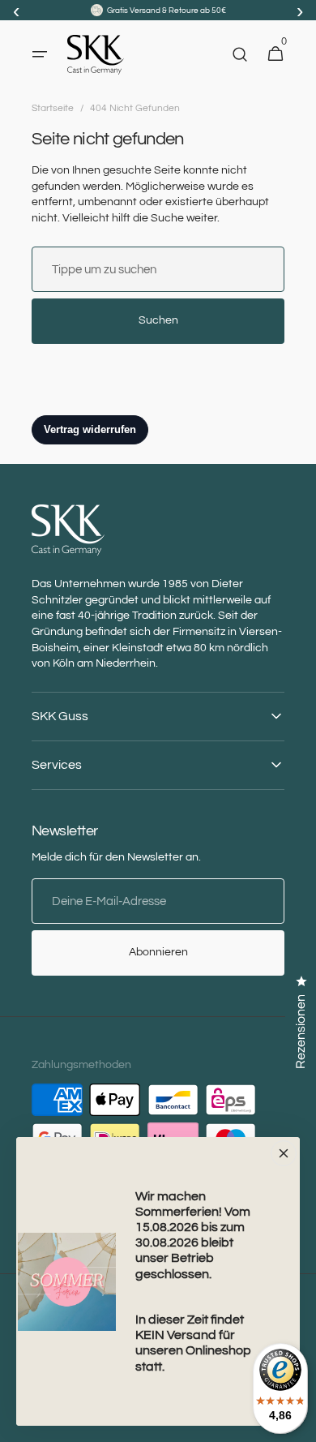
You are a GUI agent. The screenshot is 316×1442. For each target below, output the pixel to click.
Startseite (53, 108)
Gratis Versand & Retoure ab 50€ (166, 10)
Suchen (158, 320)
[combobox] (158, 269)
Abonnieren (158, 952)
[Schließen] (284, 1153)
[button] (40, 54)
